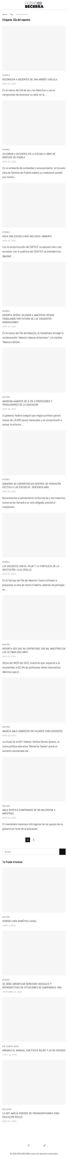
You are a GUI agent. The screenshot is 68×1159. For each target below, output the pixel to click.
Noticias (7, 1109)
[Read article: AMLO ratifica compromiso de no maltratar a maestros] (34, 779)
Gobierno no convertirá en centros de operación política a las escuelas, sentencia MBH (31, 485)
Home (4, 14)
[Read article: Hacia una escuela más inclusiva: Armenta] (34, 205)
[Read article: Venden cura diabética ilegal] (34, 890)
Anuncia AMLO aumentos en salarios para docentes (32, 731)
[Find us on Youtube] (34, 1145)
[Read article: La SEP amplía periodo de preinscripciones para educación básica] (34, 1082)
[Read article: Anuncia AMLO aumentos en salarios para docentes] (34, 700)
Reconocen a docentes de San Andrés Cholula (29, 79)
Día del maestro (22, 14)
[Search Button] (64, 4)
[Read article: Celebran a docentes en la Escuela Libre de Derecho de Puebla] (34, 122)
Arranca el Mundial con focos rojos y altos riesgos (33, 1050)
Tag (11, 14)
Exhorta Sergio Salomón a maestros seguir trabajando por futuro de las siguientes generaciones (28, 318)
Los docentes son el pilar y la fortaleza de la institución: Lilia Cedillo (30, 567)
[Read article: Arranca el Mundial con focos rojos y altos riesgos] (34, 1019)
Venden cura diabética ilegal (19, 921)
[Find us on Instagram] (39, 1145)
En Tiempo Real (10, 1046)
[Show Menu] (3, 4)
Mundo (6, 980)
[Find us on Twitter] (29, 1145)
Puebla (6, 75)
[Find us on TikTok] (44, 1145)
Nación (6, 397)
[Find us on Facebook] (23, 1145)
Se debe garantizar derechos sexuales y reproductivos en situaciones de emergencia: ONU (32, 985)
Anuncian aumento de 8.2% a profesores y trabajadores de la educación (27, 403)
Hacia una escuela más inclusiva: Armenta (27, 236)
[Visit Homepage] (34, 5)
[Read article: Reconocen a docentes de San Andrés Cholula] (34, 48)
